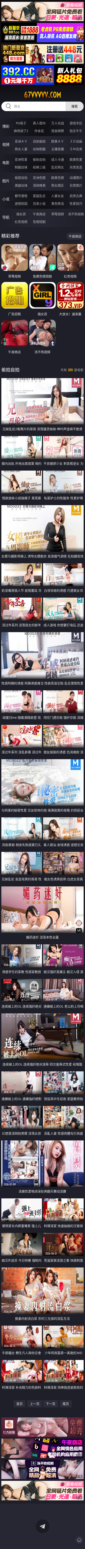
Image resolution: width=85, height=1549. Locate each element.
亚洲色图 (39, 177)
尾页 (66, 1404)
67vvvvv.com (42, 94)
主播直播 (57, 149)
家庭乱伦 (39, 196)
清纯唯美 (39, 185)
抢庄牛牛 (76, 131)
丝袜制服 (39, 149)
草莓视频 (57, 214)
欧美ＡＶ (57, 141)
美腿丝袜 (21, 185)
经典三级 (39, 167)
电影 (6, 162)
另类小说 (39, 203)
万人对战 (57, 123)
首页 (19, 1404)
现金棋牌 (57, 131)
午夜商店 (39, 214)
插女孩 (21, 214)
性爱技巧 (76, 203)
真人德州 (39, 123)
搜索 (74, 106)
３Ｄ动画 (76, 141)
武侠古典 (76, 196)
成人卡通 (57, 159)
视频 (6, 144)
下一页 (50, 1404)
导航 (6, 217)
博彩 (6, 126)
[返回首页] (79, 1539)
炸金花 (39, 131)
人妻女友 (57, 196)
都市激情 (21, 196)
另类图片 (76, 185)
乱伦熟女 (57, 167)
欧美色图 (57, 177)
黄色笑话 (57, 203)
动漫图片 (76, 177)
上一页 (34, 1404)
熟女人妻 (21, 149)
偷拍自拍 (39, 159)
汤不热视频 (76, 214)
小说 (6, 199)
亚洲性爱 (21, 159)
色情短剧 (39, 222)
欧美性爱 (76, 159)
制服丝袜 (21, 167)
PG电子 (21, 123)
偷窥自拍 (21, 177)
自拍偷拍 (39, 141)
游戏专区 (76, 123)
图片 (6, 180)
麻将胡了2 (21, 131)
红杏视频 (21, 222)
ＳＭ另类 (76, 149)
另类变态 (76, 167)
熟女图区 (57, 185)
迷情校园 (21, 203)
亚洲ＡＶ (21, 141)
